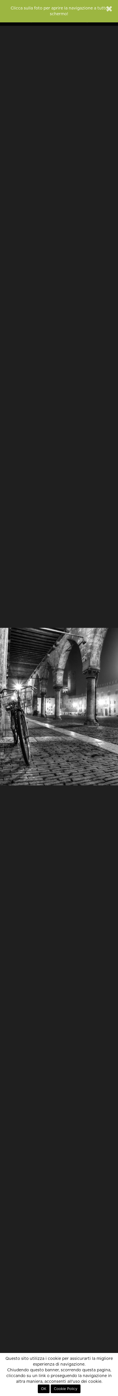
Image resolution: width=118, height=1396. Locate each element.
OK (43, 1389)
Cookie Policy (65, 1389)
